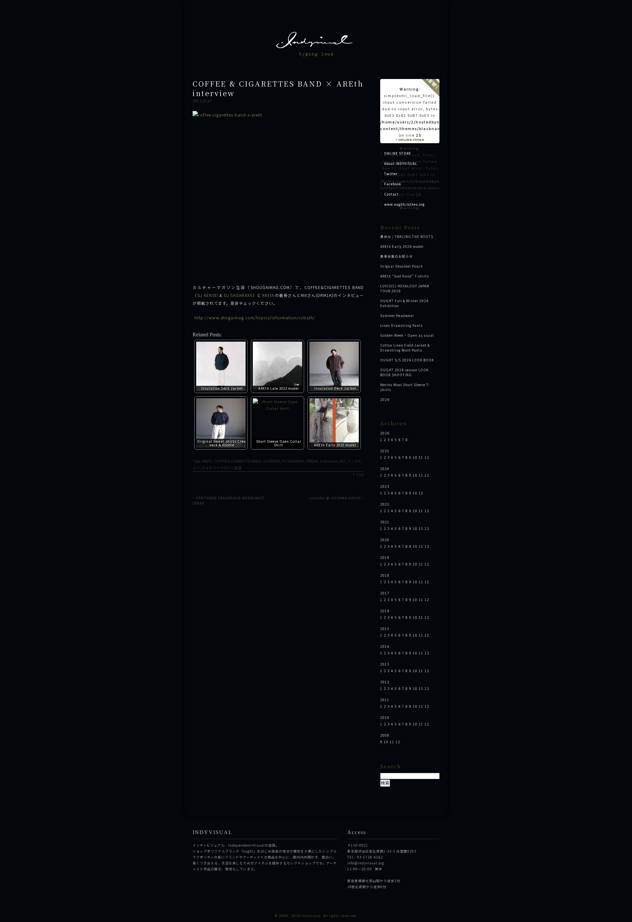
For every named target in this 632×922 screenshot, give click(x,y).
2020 (384, 539)
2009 (384, 735)
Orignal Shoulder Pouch (401, 266)
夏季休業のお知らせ (396, 256)
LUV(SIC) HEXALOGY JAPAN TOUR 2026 (404, 288)
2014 (384, 646)
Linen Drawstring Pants (401, 325)
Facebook (392, 183)
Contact (391, 194)
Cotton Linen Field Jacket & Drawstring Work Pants (405, 348)
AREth (268, 295)
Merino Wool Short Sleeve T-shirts (405, 387)
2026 (384, 399)
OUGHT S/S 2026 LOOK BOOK (407, 359)
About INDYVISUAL (400, 163)
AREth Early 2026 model (402, 246)
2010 (384, 717)
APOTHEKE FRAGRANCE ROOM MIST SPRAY (229, 500)
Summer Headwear (397, 315)
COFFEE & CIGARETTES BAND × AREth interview (278, 88)
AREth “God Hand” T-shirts (404, 276)
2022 (384, 504)
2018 (384, 575)
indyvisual (329, 461)
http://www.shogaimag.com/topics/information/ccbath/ (255, 317)
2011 (384, 699)
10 (415, 457)
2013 (384, 664)
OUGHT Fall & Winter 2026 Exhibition (404, 303)
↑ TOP (358, 474)
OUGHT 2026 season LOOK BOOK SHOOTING (404, 372)
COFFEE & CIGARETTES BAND (237, 461)
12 (427, 457)
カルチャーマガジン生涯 (222, 467)
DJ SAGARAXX (238, 295)
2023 (384, 486)
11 (421, 457)
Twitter (391, 173)
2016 (384, 610)
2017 (384, 593)
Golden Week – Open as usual (407, 335)
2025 (384, 450)
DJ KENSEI (208, 295)
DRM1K (312, 461)
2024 (384, 468)
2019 (384, 557)
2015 (384, 628)
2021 (384, 521)
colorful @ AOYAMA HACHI (335, 497)
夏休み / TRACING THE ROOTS (406, 236)
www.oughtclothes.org (404, 204)
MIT (343, 461)
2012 (384, 681)
